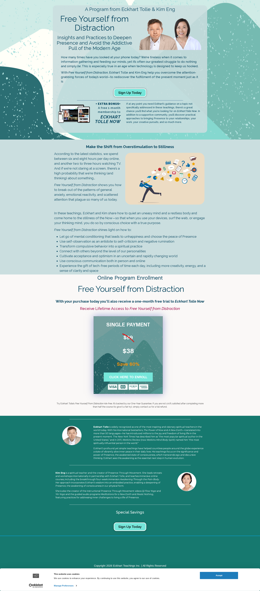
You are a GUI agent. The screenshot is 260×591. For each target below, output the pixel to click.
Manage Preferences (64, 586)
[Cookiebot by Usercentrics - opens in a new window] (36, 586)
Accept (219, 575)
